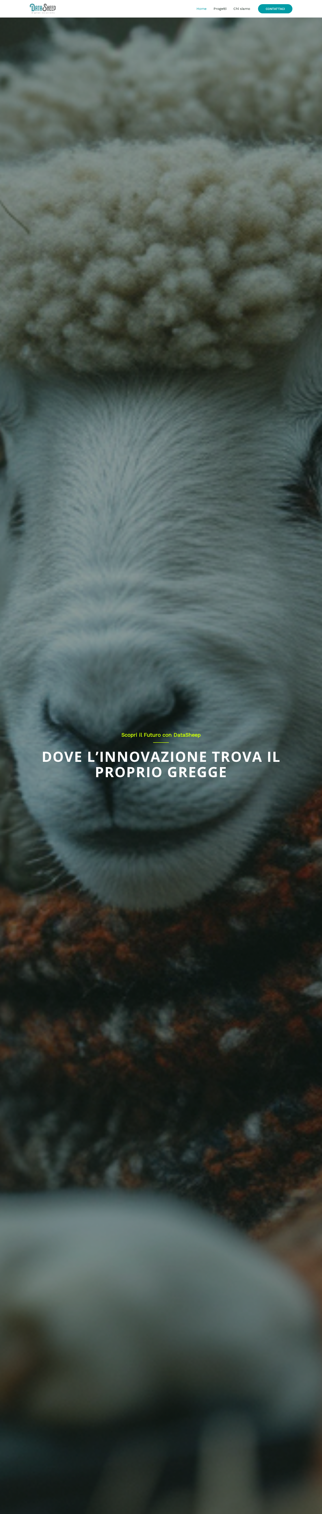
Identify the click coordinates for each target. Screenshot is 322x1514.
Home (201, 9)
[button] (275, 8)
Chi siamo (242, 9)
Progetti (220, 9)
